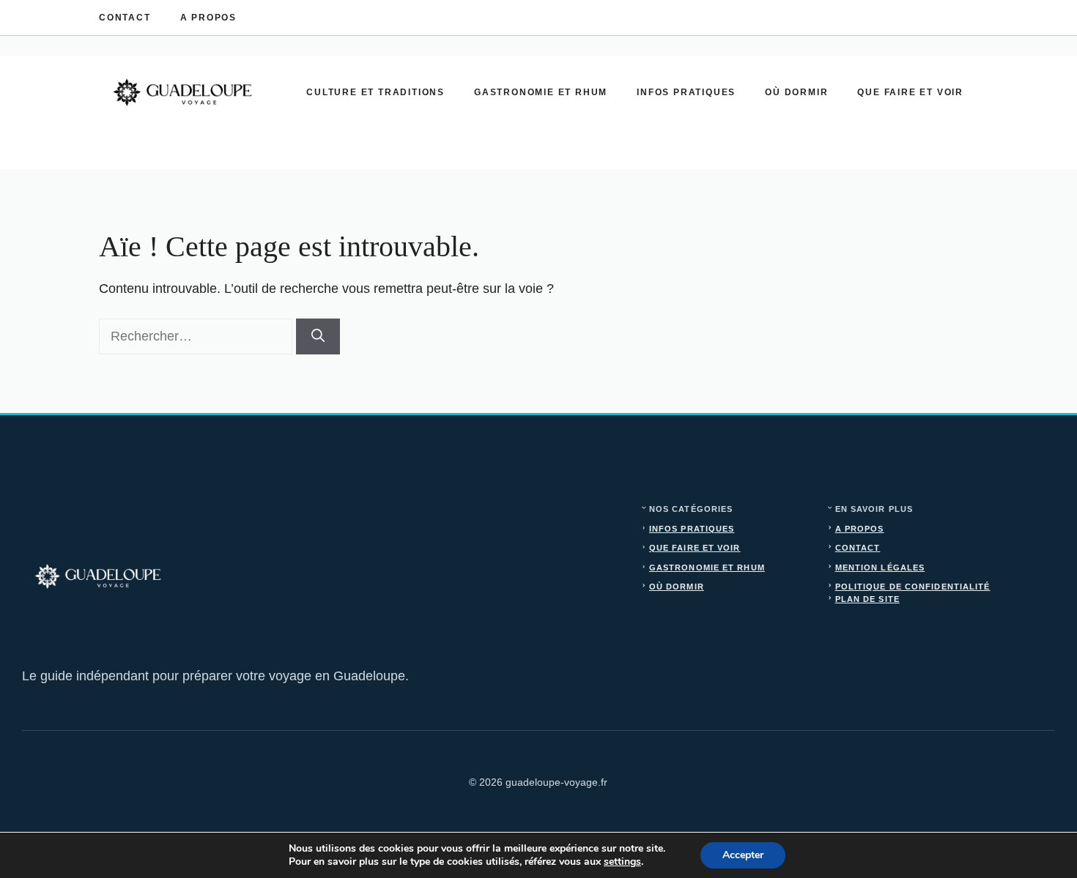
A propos (208, 17)
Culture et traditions (375, 92)
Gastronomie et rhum (540, 92)
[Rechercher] (318, 336)
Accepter (742, 855)
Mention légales (880, 567)
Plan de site (867, 599)
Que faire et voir (910, 92)
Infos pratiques (686, 92)
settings (622, 861)
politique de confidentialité (913, 586)
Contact (125, 17)
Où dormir (796, 92)
